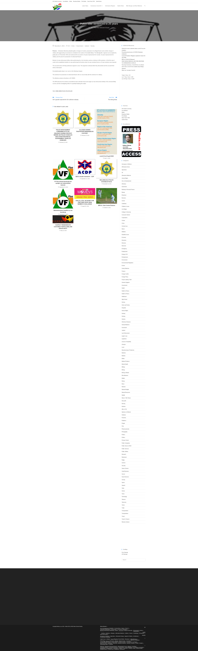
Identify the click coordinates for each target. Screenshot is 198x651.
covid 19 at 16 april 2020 (107, 156)
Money (123, 381)
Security (123, 465)
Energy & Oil (124, 254)
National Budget (125, 389)
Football (141, 643)
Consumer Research (113, 647)
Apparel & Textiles (128, 636)
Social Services (125, 476)
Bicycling (115, 643)
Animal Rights (125, 178)
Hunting (123, 313)
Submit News (99, 1)
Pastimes (124, 417)
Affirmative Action (126, 166)
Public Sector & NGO (126, 445)
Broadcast (124, 195)
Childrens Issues (125, 206)
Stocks (123, 491)
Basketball (110, 643)
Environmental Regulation (127, 262)
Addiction (108, 633)
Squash (123, 485)
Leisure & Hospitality (126, 341)
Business (124, 198)
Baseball (105, 643)
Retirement (124, 457)
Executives (115, 648)
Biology (116, 641)
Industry (123, 319)
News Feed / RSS (91, 1)
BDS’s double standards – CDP (85, 176)
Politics (123, 434)
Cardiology (135, 633)
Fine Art (127, 628)
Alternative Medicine (126, 175)
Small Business (125, 471)
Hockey (123, 302)
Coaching (134, 646)
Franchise (125, 648)
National (123, 386)
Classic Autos (114, 629)
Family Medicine (125, 268)
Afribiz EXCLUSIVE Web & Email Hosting (73, 626)
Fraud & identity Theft (126, 279)
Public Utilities (125, 451)
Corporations (124, 217)
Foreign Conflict (125, 274)
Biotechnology (122, 641)
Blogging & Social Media (119, 639)
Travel (123, 516)
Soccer (123, 474)
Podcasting (102, 641)
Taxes (123, 493)
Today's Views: (125, 75)
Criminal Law (124, 226)
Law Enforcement (126, 333)
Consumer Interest (126, 214)
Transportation (125, 510)
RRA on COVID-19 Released (128, 59)
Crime (73, 46)
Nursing (123, 403)
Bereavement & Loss (122, 646)
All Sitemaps (124, 554)
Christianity (129, 642)
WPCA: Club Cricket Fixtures (106, 205)
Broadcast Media (76, 1)
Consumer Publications (122, 629)
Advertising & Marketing (109, 630)
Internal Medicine (125, 324)
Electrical (124, 245)
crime (56, 91)
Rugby (123, 460)
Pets (123, 426)
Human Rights (125, 310)
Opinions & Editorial (126, 412)
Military (123, 367)
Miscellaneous (125, 375)
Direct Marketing (128, 647)
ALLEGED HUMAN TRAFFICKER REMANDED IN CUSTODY (84, 131)
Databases (116, 649)
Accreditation (65, 1)
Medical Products (126, 361)
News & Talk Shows (126, 398)
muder (60, 91)
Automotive (124, 186)
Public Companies (126, 443)
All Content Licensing (57, 1)
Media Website (103, 626)
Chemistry (128, 641)
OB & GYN (124, 409)
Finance (123, 271)
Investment (124, 327)
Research (124, 454)
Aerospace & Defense (127, 164)
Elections (124, 243)
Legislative (124, 338)
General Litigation (126, 282)
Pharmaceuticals (125, 429)
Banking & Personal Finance (128, 189)
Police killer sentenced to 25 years (101, 27)
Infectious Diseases (126, 321)
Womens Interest (125, 522)
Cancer (123, 200)
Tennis (123, 505)
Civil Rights (124, 209)
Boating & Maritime (122, 643)
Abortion (103, 633)
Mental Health (125, 364)
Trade (123, 507)
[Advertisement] (133, 92)
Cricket (123, 220)
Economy (124, 237)
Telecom (124, 499)
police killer (69, 91)
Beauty (123, 192)
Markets (123, 355)
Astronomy (112, 641)
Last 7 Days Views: (126, 77)
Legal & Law (124, 336)
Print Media (83, 1)
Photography (124, 431)
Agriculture (124, 169)
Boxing (132, 643)
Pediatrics (124, 420)
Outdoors (124, 414)
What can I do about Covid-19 (128, 70)
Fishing (130, 648)
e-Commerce (136, 647)
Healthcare (124, 296)
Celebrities (124, 203)
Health (123, 288)
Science (123, 462)
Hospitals (124, 307)
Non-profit (124, 400)
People (123, 423)
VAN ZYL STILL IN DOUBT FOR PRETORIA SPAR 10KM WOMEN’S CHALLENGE (85, 202)
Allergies (113, 633)
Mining (123, 369)
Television (124, 502)
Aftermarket (107, 629)
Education (124, 240)
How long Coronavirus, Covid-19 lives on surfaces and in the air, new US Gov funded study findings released (133, 66)
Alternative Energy (120, 636)
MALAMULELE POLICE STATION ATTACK (106, 180)
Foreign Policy (125, 276)
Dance (123, 228)
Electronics (122, 649)
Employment (124, 251)
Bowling (128, 643)
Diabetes (124, 231)
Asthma (126, 633)
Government (79, 46)
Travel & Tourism (125, 519)
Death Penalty (139, 648)
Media (70, 1)
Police (63, 91)
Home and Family (126, 305)
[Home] (89, 27)
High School (124, 299)
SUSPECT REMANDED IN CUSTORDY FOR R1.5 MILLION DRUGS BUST (63, 226)
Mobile (123, 378)
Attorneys (124, 183)
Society (93, 46)
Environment (124, 259)
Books (116, 630)
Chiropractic (141, 633)
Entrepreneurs (125, 257)
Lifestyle (124, 344)
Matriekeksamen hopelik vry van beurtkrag (63, 211)
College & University (126, 212)
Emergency (124, 248)
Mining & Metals (125, 372)
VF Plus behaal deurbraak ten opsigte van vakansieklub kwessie (63, 183)
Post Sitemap (125, 552)
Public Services (125, 448)
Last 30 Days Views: (126, 78)
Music (123, 383)
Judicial (87, 46)
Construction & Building (105, 637)
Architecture (135, 636)
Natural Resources (126, 392)
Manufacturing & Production (128, 350)
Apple (106, 644)
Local (123, 347)
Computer (111, 644)
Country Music (118, 628)
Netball (123, 395)
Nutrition (123, 406)
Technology (124, 496)
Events (123, 265)
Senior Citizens (125, 468)
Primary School (125, 440)
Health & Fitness (125, 291)
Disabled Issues (125, 234)
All (69, 46)
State (123, 488)
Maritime (124, 352)
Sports (123, 482)
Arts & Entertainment (126, 181)
